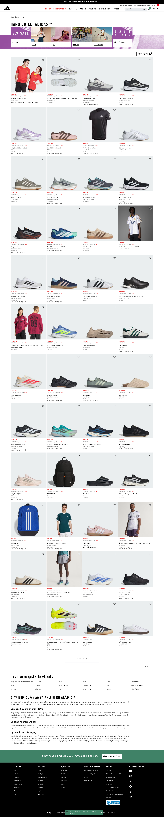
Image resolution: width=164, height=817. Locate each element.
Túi (60, 689)
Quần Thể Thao (64, 685)
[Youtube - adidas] (139, 796)
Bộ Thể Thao (135, 689)
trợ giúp (130, 5)
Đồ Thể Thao (135, 682)
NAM (70, 9)
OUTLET (116, 9)
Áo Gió (109, 689)
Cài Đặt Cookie (51, 813)
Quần (60, 682)
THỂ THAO (92, 9)
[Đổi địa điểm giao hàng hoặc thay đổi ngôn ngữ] (158, 5)
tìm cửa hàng (123, 5)
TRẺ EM (83, 9)
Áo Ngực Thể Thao (137, 685)
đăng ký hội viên (151, 5)
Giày (108, 682)
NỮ (76, 9)
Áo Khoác (38, 682)
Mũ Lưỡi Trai (87, 689)
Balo (84, 682)
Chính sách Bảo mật (62, 813)
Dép (108, 685)
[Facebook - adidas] (139, 771)
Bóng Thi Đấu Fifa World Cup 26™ (22, 682)
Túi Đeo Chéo (87, 685)
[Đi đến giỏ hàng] (158, 9)
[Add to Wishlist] (42, 60)
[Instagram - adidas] (139, 776)
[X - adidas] (139, 781)
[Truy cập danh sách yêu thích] (153, 9)
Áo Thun (13, 689)
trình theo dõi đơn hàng (140, 5)
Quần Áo (13, 685)
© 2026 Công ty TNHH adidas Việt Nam (105, 813)
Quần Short (38, 689)
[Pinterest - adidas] (139, 786)
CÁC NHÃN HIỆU (104, 9)
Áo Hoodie (38, 685)
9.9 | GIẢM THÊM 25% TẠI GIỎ (55, 9)
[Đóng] (67, 812)
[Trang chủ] (7, 8)
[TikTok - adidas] (139, 791)
